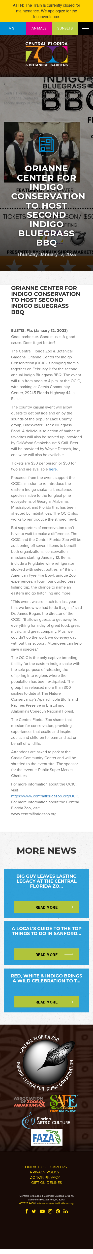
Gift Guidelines (46, 1182)
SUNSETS (65, 28)
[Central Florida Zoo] (47, 53)
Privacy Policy (45, 1172)
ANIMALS (39, 28)
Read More (46, 907)
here (53, 469)
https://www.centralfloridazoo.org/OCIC (45, 796)
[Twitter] (33, 1211)
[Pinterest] (58, 1211)
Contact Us (34, 1166)
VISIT (13, 28)
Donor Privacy (45, 1177)
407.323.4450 (27, 1203)
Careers (58, 1166)
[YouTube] (42, 1211)
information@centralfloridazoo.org (55, 1203)
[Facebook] (26, 1211)
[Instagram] (50, 1211)
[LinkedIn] (65, 1211)
